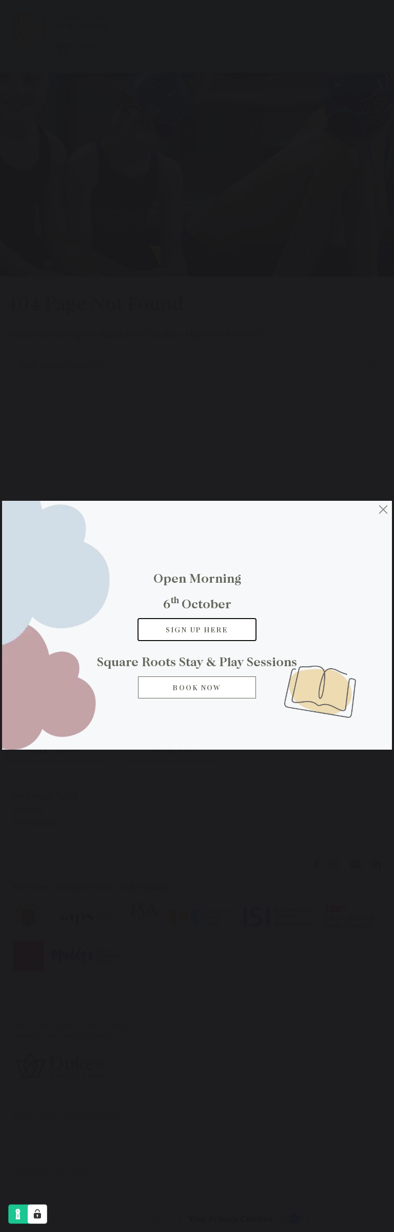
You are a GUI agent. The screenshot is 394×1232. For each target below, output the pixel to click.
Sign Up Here (197, 629)
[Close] (383, 509)
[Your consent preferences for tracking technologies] (37, 1214)
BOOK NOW (197, 687)
